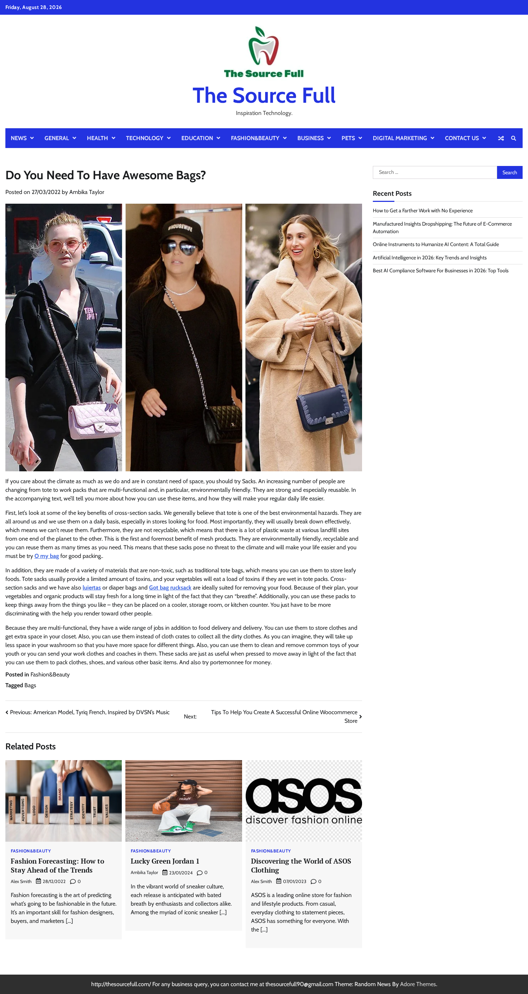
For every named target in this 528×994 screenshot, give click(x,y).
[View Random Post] (501, 138)
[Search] (513, 138)
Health (97, 138)
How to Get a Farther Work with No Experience (423, 211)
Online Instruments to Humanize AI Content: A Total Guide (436, 244)
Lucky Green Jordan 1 (165, 860)
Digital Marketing (400, 138)
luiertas (92, 587)
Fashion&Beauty (255, 138)
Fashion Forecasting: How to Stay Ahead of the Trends (57, 865)
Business (310, 138)
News (19, 138)
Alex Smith (21, 881)
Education (197, 138)
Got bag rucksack (170, 587)
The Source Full (264, 95)
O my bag (46, 556)
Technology (144, 138)
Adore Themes (418, 984)
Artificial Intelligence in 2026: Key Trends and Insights (430, 257)
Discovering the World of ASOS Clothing (301, 865)
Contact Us (462, 138)
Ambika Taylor (86, 192)
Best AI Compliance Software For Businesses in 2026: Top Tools (441, 271)
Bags (30, 685)
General (57, 138)
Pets (348, 138)
